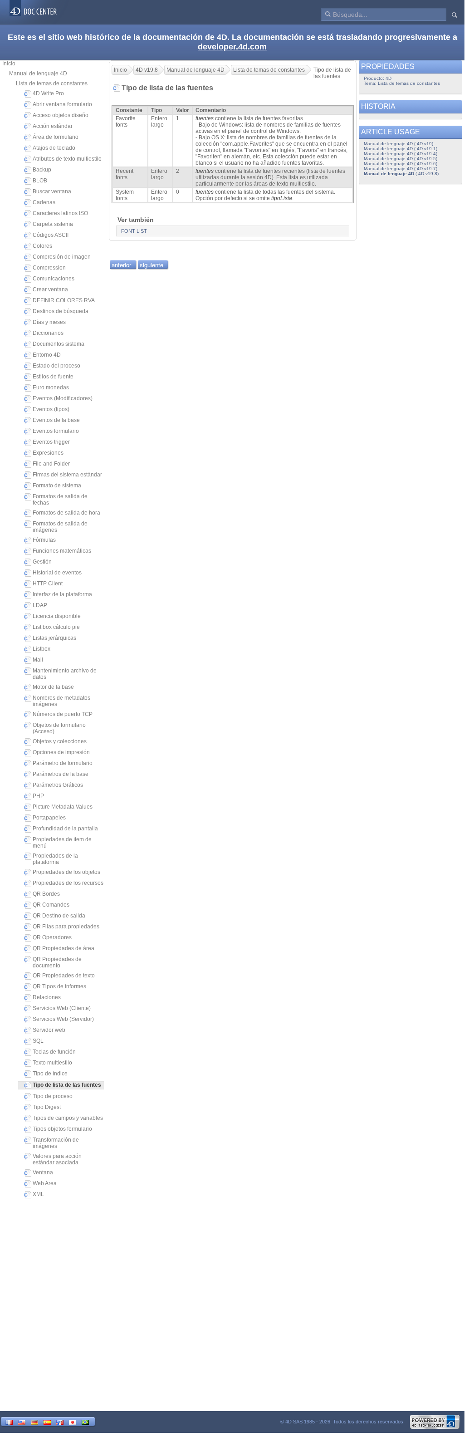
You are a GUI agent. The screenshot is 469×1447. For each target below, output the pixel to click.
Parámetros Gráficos (58, 785)
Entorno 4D (47, 355)
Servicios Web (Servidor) (63, 1019)
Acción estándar (53, 126)
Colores (42, 246)
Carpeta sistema (53, 224)
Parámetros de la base (60, 774)
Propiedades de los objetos (66, 872)
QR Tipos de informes (59, 986)
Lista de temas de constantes (52, 83)
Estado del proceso (56, 366)
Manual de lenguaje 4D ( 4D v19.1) (400, 148)
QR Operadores (52, 937)
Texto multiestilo (52, 1062)
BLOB (40, 180)
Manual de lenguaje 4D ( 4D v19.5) (400, 158)
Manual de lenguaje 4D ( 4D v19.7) (400, 168)
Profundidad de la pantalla (65, 828)
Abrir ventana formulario (62, 104)
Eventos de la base (56, 420)
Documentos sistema (58, 344)
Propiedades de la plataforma (55, 859)
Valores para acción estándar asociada (57, 1159)
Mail (38, 660)
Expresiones (48, 453)
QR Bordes (46, 894)
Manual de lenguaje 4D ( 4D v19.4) (400, 153)
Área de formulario (55, 137)
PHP (38, 796)
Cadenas (44, 202)
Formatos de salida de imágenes (60, 526)
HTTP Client (48, 583)
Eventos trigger (51, 442)
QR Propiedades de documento (57, 962)
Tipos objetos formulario (62, 1129)
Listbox (41, 649)
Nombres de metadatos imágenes (61, 701)
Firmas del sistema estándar (67, 474)
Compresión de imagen (62, 257)
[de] (34, 1421)
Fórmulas (44, 540)
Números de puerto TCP (63, 714)
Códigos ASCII (50, 235)
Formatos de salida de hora (66, 513)
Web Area (45, 1183)
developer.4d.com (232, 46)
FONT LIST (134, 231)
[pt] (85, 1421)
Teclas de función (54, 1052)
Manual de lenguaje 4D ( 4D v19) (398, 143)
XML (38, 1194)
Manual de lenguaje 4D (38, 73)
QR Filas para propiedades (66, 926)
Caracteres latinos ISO (60, 213)
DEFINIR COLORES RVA (64, 300)
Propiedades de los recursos (68, 883)
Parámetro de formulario (63, 763)
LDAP (40, 605)
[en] (22, 1421)
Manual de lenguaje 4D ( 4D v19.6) (400, 163)
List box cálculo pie (56, 627)
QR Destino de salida (59, 915)
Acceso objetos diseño (60, 115)
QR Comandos (51, 905)
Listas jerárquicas (54, 638)
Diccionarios (48, 333)
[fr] (9, 1421)
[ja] (73, 1421)
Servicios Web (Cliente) (62, 1008)
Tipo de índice (50, 1073)
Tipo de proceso (53, 1096)
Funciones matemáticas (62, 551)
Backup (42, 170)
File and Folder (51, 464)
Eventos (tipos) (51, 409)
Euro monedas (51, 387)
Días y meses (49, 322)
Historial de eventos (57, 572)
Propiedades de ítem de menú (62, 842)
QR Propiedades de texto (64, 975)
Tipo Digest (47, 1107)
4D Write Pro (48, 93)
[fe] (60, 1421)
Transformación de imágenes (56, 1143)
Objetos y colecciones (60, 741)
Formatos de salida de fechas (60, 499)
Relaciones (47, 997)
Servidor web (49, 1030)
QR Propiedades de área (63, 948)
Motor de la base (53, 687)
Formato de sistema (57, 485)
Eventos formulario (56, 431)
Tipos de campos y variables (68, 1118)
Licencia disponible (57, 616)
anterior (121, 264)
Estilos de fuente (53, 376)
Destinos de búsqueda (60, 311)
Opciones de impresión (61, 752)
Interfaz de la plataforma (62, 594)
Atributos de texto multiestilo (67, 159)
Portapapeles (49, 817)
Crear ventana (50, 289)
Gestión (42, 562)
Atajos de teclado (54, 148)
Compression (49, 268)
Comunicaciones (53, 278)
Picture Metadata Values (63, 807)
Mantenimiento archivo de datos (65, 673)
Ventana (43, 1172)
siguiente (151, 264)
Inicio (8, 63)
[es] (47, 1421)
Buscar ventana (52, 191)
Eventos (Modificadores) (63, 398)
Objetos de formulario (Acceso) (59, 728)
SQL (38, 1041)
